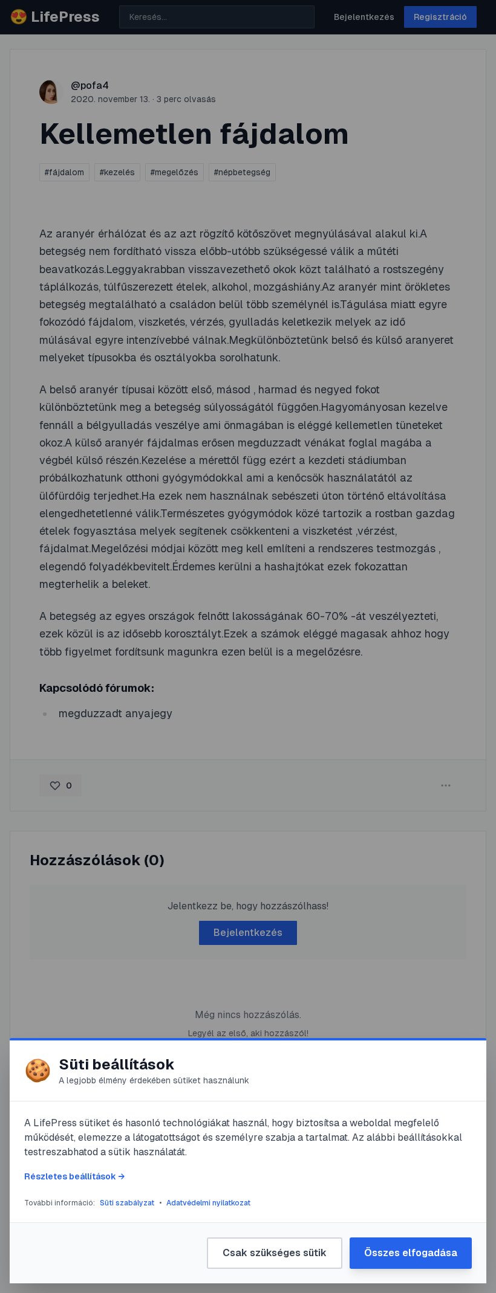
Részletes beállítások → (74, 1176)
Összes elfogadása (410, 1253)
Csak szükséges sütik (275, 1253)
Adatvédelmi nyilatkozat (208, 1203)
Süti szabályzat (127, 1203)
